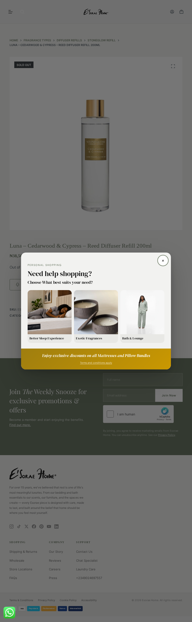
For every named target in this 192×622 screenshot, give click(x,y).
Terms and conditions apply (96, 362)
